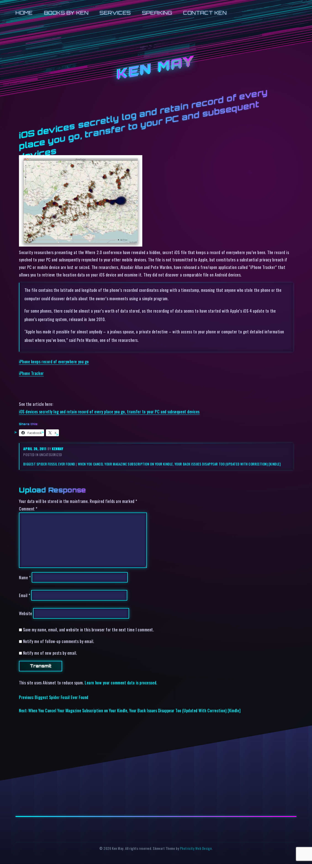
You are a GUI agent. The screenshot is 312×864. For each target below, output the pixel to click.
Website (25, 613)
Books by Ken (66, 13)
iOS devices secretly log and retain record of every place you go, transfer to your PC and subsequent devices (109, 411)
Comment (28, 508)
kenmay (57, 448)
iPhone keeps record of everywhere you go (54, 361)
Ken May (156, 68)
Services (115, 13)
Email (24, 595)
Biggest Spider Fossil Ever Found (49, 464)
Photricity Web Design (196, 848)
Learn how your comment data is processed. (121, 682)
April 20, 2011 (35, 448)
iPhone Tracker (31, 373)
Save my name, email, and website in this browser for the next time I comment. (88, 629)
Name (25, 577)
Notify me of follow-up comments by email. (58, 641)
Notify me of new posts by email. (50, 653)
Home (24, 13)
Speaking (157, 13)
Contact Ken (205, 13)
